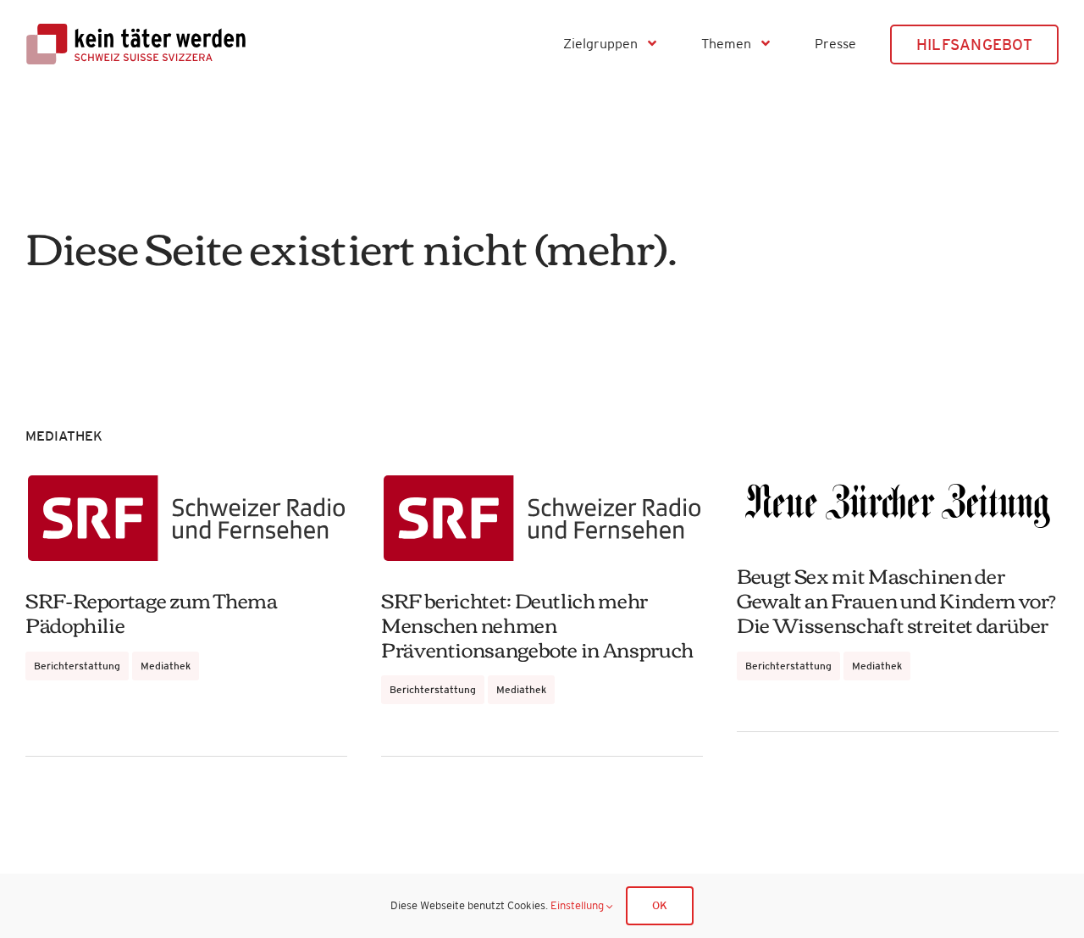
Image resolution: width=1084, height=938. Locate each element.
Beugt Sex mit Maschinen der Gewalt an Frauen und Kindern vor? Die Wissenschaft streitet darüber (896, 599)
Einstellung (578, 905)
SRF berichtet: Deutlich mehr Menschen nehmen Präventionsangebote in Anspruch (537, 623)
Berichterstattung (77, 666)
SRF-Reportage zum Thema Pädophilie (151, 611)
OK (659, 905)
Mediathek (166, 666)
